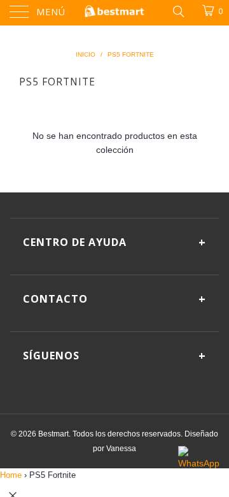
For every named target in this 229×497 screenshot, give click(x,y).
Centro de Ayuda (114, 242)
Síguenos (114, 355)
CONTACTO (114, 298)
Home (11, 475)
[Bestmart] (114, 12)
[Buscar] (177, 11)
